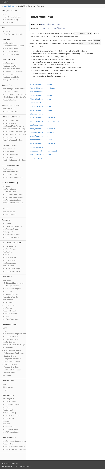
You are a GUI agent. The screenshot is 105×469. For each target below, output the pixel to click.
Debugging (6, 220)
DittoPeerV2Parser (9, 249)
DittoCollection (8, 43)
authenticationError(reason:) (45, 121)
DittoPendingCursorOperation (13, 89)
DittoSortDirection (9, 100)
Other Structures (8, 395)
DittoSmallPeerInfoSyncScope (13, 345)
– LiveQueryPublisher (10, 91)
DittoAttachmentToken (10, 174)
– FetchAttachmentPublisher (13, 34)
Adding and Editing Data (11, 117)
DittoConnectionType (10, 336)
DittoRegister (7, 308)
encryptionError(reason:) (43, 129)
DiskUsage (6, 280)
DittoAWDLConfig (9, 401)
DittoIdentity (6, 186)
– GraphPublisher (9, 305)
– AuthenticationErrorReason (13, 353)
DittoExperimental (9, 246)
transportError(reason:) (43, 140)
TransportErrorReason (41, 107)
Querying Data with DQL (11, 105)
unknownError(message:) (42, 155)
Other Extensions (8, 380)
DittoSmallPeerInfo (9, 311)
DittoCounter (7, 291)
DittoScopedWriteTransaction (13, 126)
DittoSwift (5, 2)
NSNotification (7, 387)
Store (4, 28)
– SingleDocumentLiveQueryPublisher (16, 97)
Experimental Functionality (11, 243)
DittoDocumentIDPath (10, 77)
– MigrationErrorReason (11, 361)
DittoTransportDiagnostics (12, 226)
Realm (24, 466)
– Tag (4, 331)
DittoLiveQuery (8, 151)
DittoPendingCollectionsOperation (15, 134)
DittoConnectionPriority (11, 271)
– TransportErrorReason (11, 367)
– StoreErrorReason (9, 364)
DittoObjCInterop (8, 342)
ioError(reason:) (39, 147)
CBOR (4, 328)
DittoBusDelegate (9, 257)
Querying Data (7, 85)
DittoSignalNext (8, 444)
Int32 (4, 384)
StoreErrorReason (39, 103)
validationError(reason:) (43, 144)
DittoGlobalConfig (9, 412)
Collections (6, 39)
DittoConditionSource (10, 237)
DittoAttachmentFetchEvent (12, 177)
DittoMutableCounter (10, 294)
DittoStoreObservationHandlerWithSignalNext (19, 449)
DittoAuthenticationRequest (12, 197)
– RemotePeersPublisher (11, 17)
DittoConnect (7, 407)
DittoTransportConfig (10, 19)
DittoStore (6, 31)
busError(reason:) (40, 125)
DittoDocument (8, 63)
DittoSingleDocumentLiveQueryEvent (16, 160)
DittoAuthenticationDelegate (12, 194)
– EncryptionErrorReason (11, 358)
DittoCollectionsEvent (10, 54)
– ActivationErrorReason (11, 350)
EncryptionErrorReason (42, 95)
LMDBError (6, 375)
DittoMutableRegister (10, 297)
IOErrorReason (37, 114)
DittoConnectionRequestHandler (14, 441)
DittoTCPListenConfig (10, 432)
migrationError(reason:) (43, 132)
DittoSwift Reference (8, 6)
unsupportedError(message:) (44, 151)
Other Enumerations (9, 324)
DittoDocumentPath (9, 66)
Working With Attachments (11, 165)
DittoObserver (7, 299)
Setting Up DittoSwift (9, 10)
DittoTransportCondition (11, 234)
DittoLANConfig (8, 418)
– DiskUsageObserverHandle (13, 283)
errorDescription (39, 158)
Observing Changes (9, 145)
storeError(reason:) (41, 136)
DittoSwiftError (7, 347)
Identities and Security (10, 182)
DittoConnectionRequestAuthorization (16, 333)
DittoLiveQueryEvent (10, 157)
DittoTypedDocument (10, 80)
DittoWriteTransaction (10, 120)
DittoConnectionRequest (11, 288)
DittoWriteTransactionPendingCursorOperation (19, 129)
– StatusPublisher (9, 192)
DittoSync (6, 316)
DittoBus (5, 254)
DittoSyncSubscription (10, 319)
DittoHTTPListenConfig (11, 415)
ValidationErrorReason (42, 110)
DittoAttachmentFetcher (11, 172)
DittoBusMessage (9, 263)
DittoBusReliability (9, 260)
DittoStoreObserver (9, 313)
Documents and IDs (9, 59)
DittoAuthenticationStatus (11, 200)
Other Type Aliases (9, 437)
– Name (5, 390)
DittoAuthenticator (9, 189)
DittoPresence (7, 302)
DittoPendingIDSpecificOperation (14, 94)
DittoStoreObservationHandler (13, 446)
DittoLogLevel (7, 232)
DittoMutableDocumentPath (12, 71)
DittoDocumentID (8, 74)
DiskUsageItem (8, 399)
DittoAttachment (8, 169)
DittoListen (6, 421)
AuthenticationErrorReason (44, 88)
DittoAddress (7, 252)
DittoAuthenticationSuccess (12, 203)
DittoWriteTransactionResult (12, 140)
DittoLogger (6, 223)
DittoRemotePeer (8, 212)
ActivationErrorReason (42, 84)
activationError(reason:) (43, 118)
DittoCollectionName (10, 48)
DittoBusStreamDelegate (11, 268)
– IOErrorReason (8, 372)
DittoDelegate (7, 22)
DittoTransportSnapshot (11, 229)
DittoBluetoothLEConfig (11, 404)
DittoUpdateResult (9, 137)
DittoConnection (8, 410)
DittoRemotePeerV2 (9, 214)
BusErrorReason (38, 92)
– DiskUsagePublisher (10, 286)
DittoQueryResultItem (10, 111)
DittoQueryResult (8, 109)
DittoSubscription (8, 149)
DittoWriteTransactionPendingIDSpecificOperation (21, 131)
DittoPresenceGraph (10, 429)
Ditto (4, 14)
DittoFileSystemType (10, 339)
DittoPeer (6, 424)
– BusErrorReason (9, 356)
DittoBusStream (8, 266)
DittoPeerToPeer (8, 426)
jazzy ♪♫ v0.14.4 (15, 466)
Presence (5, 208)
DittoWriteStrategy (9, 123)
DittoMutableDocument (11, 68)
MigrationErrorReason (41, 99)
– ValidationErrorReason (11, 370)
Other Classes (7, 276)
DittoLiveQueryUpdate (10, 154)
